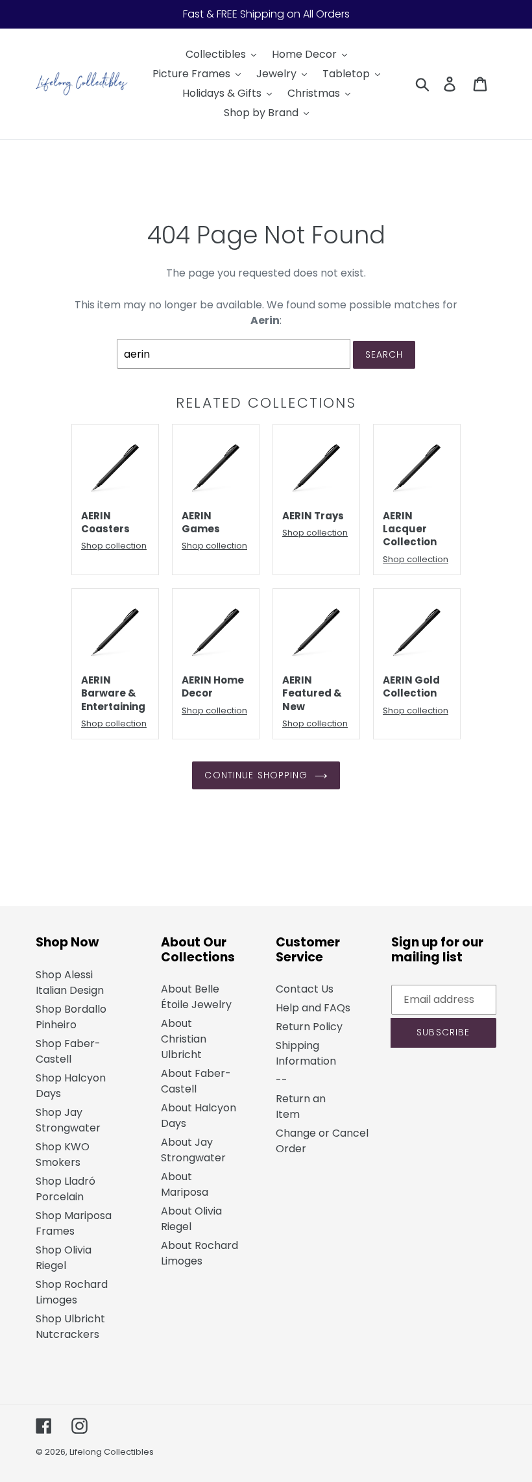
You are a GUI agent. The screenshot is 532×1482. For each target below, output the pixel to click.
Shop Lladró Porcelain (65, 1189)
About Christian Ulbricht (183, 1039)
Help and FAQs (313, 1007)
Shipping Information (306, 1053)
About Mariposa (184, 1184)
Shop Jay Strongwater (68, 1120)
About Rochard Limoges (199, 1253)
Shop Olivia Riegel (63, 1257)
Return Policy (309, 1026)
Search (384, 354)
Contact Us (304, 989)
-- (281, 1079)
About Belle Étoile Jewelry (196, 997)
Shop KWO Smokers (63, 1154)
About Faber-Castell (196, 1081)
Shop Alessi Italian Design (70, 982)
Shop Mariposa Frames (74, 1223)
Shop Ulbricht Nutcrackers (70, 1326)
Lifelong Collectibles (111, 1452)
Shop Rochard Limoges (72, 1292)
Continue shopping (256, 775)
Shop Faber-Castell (68, 1051)
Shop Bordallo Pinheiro (71, 1017)
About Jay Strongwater (193, 1150)
